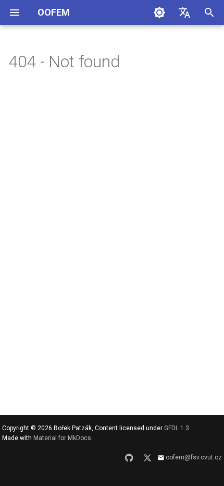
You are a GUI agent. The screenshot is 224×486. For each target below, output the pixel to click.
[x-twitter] (147, 461)
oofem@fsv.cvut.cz (194, 457)
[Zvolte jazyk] (184, 12)
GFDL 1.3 (176, 428)
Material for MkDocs (62, 438)
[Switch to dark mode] (159, 12)
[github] (129, 461)
